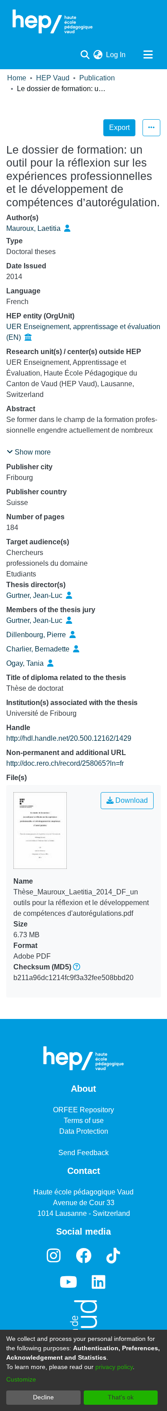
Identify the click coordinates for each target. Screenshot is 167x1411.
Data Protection (83, 1131)
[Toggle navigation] (147, 54)
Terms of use (84, 1120)
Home (16, 78)
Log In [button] (116, 54)
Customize (21, 1379)
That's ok (121, 1397)
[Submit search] (84, 55)
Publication (97, 78)
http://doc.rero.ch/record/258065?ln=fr (65, 763)
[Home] (52, 21)
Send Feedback (83, 1152)
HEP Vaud (52, 78)
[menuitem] (97, 55)
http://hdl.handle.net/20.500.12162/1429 (68, 738)
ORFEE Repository (83, 1110)
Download (131, 800)
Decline (43, 1397)
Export (119, 127)
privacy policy (114, 1366)
